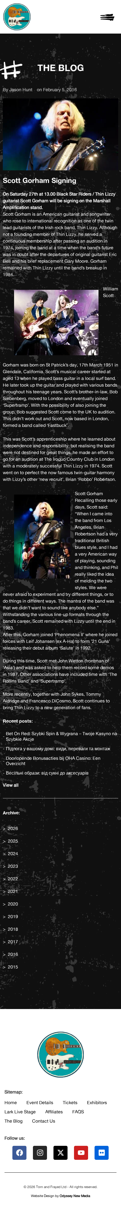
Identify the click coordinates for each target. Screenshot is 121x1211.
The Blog (14, 1121)
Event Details (39, 1102)
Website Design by (60, 1196)
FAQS (78, 1111)
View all (11, 785)
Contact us (43, 1121)
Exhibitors (97, 1102)
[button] (107, 17)
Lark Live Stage (20, 1111)
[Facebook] (19, 1153)
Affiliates (54, 1111)
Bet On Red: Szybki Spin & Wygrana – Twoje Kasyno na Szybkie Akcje (61, 736)
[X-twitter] (60, 1153)
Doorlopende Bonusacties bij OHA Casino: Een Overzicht (53, 761)
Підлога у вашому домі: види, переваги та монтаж (58, 748)
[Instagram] (40, 1153)
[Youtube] (81, 1153)
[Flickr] (102, 1153)
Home (11, 1102)
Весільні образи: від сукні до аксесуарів (47, 773)
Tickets (70, 1102)
